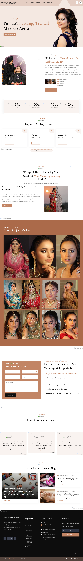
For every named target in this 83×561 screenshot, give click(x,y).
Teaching (29, 545)
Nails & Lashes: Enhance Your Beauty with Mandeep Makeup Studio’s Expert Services (68, 480)
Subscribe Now (70, 534)
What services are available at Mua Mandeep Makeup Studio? (61, 374)
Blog (27, 546)
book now (8, 143)
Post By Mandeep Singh (10, 485)
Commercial (29, 535)
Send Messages (10, 395)
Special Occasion (31, 533)
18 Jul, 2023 (73, 475)
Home (28, 522)
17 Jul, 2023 (20, 485)
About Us (29, 525)
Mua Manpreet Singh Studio (13, 558)
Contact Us (29, 549)
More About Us (50, 90)
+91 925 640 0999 (47, 524)
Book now (62, 143)
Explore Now (46, 150)
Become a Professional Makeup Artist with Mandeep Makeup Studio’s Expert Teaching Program (68, 496)
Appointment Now (9, 34)
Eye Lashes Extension (29, 542)
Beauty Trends (28, 485)
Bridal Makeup (30, 530)
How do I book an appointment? (55, 385)
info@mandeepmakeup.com (49, 529)
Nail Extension (30, 538)
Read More (6, 500)
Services (28, 528)
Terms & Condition (75, 558)
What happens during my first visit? (56, 389)
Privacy (68, 558)
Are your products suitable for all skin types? (59, 393)
